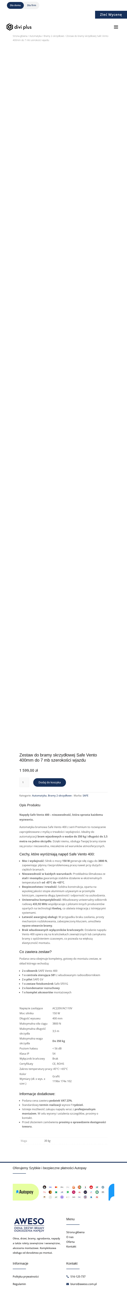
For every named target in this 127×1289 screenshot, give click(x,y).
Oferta (70, 1242)
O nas (70, 1237)
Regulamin (19, 1284)
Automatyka (35, 36)
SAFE (85, 795)
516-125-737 (77, 1276)
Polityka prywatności (26, 1276)
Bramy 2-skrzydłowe (54, 36)
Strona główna (20, 36)
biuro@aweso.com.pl (83, 1284)
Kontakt (71, 1246)
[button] (102, 57)
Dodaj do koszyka (50, 782)
